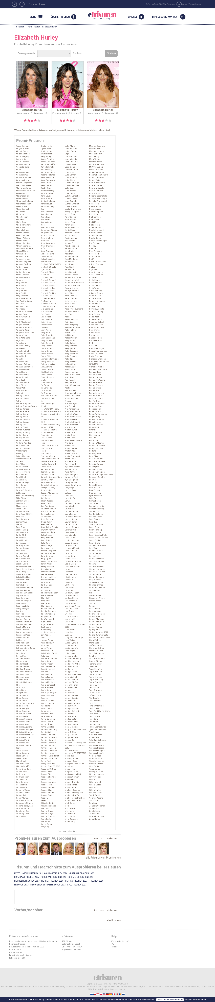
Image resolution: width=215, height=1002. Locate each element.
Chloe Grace (21, 701)
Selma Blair (94, 556)
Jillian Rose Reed (48, 806)
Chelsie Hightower (24, 682)
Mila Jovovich (71, 808)
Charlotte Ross (22, 674)
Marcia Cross (70, 693)
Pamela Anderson (97, 301)
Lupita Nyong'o (71, 645)
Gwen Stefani (46, 524)
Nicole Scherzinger (98, 241)
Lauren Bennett (71, 519)
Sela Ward (93, 548)
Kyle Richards (71, 469)
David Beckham (47, 177)
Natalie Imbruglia (96, 188)
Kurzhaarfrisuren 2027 (26, 877)
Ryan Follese (94, 490)
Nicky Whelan (95, 227)
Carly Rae (20, 614)
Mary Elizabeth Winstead (75, 730)
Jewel (43, 800)
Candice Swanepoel (25, 593)
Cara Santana (22, 603)
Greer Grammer (47, 519)
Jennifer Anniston (48, 737)
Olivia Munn (94, 280)
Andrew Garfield (23, 317)
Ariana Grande (22, 382)
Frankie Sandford (48, 464)
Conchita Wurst (23, 790)
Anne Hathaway (23, 369)
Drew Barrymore (47, 243)
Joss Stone (70, 167)
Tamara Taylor (95, 664)
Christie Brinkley (23, 724)
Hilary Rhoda (46, 603)
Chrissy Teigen (22, 716)
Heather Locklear (48, 577)
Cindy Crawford (22, 753)
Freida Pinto (45, 467)
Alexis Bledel (22, 206)
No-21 (91, 259)
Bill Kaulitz (20, 493)
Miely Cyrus (70, 803)
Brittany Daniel (22, 556)
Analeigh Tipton (23, 306)
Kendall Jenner (72, 372)
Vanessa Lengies (96, 751)
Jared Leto (45, 706)
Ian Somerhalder (47, 632)
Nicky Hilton (94, 225)
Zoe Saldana (94, 811)
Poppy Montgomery (98, 351)
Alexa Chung (21, 193)
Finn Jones (45, 453)
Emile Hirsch (46, 322)
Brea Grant (20, 527)
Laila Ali (68, 493)
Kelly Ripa (69, 359)
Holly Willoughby (47, 619)
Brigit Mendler (22, 540)
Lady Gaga (69, 488)
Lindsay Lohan (71, 595)
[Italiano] (117, 994)
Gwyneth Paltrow (47, 530)
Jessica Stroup (47, 793)
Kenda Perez (70, 369)
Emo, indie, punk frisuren (20, 955)
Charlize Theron (23, 669)
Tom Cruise (94, 708)
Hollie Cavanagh (47, 614)
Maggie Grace (71, 672)
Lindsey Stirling (71, 598)
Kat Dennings (71, 238)
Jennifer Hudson (48, 748)
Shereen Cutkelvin (97, 588)
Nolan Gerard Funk (97, 262)
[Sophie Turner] (21, 849)
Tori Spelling (94, 724)
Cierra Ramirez (22, 751)
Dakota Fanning (47, 159)
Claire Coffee (22, 756)
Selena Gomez (95, 551)
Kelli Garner (70, 335)
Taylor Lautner (95, 674)
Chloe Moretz (22, 706)
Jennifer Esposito (48, 743)
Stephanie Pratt (96, 651)
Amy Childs (21, 285)
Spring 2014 (94, 630)
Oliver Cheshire (96, 275)
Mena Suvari (70, 787)
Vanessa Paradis (96, 753)
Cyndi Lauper (46, 151)
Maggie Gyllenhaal (73, 674)
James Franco (46, 677)
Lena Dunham (71, 551)
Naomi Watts (94, 180)
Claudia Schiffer (23, 766)
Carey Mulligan (22, 609)
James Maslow (47, 679)
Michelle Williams (73, 800)
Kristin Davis (70, 459)
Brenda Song (22, 530)
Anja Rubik (21, 341)
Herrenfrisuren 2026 (52, 881)
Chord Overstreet (23, 711)
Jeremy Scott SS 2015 (50, 766)
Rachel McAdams (97, 380)
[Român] (120, 994)
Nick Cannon (95, 217)
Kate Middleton (71, 259)
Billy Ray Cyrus (22, 501)
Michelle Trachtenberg (75, 798)
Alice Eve (20, 220)
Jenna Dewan (46, 722)
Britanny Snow (22, 545)
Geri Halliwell (46, 496)
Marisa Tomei (71, 716)
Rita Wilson (94, 440)
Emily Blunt (45, 333)
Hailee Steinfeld (47, 532)
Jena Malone (46, 716)
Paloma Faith (95, 298)
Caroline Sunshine (24, 624)
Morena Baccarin (96, 164)
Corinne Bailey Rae (24, 806)
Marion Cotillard (72, 711)
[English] (104, 994)
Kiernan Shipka (71, 398)
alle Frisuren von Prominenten (103, 857)
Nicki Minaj (94, 222)
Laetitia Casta (70, 490)
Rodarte (92, 451)
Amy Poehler (22, 293)
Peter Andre (94, 333)
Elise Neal (44, 275)
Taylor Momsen (96, 677)
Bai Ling (19, 453)
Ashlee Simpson (23, 403)
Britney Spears (22, 548)
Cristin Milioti (22, 816)
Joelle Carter (46, 824)
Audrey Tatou (22, 435)
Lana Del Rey (70, 498)
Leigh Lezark (70, 545)
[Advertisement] (67, 897)
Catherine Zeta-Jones (25, 648)
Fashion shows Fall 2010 (51, 411)
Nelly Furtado (95, 206)
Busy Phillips (22, 572)
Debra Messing (47, 191)
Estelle (43, 380)
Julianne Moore (72, 185)
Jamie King (45, 690)
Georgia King (46, 490)
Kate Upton (70, 264)
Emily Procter (46, 346)
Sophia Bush (94, 617)
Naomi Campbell (96, 177)
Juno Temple (71, 201)
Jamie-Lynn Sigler (48, 693)
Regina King (94, 417)
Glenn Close (45, 517)
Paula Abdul (94, 317)
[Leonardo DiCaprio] (56, 849)
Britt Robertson (22, 553)
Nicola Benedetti (96, 230)
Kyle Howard (70, 464)
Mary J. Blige (70, 732)
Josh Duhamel (71, 162)
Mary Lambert (71, 735)
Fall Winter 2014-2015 (49, 409)
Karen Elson (70, 222)
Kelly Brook (70, 341)
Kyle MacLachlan (72, 467)
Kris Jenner (70, 443)
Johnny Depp (71, 149)
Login (184, 4)
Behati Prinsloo (23, 469)
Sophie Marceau (96, 619)
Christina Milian (23, 737)
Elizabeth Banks (47, 277)
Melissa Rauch (71, 779)
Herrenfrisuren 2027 (76, 881)
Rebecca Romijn (96, 411)
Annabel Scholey (23, 364)
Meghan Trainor (72, 772)
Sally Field (93, 498)
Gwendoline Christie (49, 527)
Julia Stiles (70, 180)
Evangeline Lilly (47, 398)
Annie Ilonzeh (22, 377)
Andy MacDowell (23, 322)
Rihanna (92, 430)
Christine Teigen (23, 745)
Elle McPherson (47, 306)
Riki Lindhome (95, 432)
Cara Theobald (22, 606)
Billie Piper (21, 498)
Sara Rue (93, 522)
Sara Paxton (94, 519)
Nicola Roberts (95, 233)
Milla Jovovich (71, 819)
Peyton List (94, 335)
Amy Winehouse (23, 298)
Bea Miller (20, 464)
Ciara (18, 748)
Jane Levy (44, 698)
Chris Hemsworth (23, 714)
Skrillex (92, 603)
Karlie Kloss (70, 230)
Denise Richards (47, 201)
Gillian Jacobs (46, 501)
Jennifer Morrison (48, 758)
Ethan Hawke (46, 382)
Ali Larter (20, 214)
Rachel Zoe (94, 390)
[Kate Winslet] (80, 849)
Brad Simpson (22, 519)
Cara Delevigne (23, 598)
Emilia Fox (44, 327)
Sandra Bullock (96, 514)
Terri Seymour (95, 690)
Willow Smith (95, 790)
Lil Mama (69, 572)
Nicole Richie (95, 238)
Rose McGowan (96, 469)
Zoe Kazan (94, 808)
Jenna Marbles (47, 727)
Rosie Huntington (97, 472)
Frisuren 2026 (96, 881)
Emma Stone (46, 351)
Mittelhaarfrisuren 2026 (27, 873)
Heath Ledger (46, 569)
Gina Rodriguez (47, 506)
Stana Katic (94, 643)
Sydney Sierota (95, 661)
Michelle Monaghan (74, 793)
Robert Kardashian (97, 446)
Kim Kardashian (72, 409)
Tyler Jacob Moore (97, 730)
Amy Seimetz (22, 296)
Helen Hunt (45, 588)
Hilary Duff (45, 598)
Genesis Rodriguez (49, 485)
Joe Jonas (45, 821)
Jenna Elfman (46, 724)
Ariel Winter (21, 385)
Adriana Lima (22, 175)
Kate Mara (69, 254)
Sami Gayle (94, 511)
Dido (42, 225)
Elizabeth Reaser (47, 296)
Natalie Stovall (95, 193)
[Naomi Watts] (32, 849)
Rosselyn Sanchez (97, 477)
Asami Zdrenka (23, 390)
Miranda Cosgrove (97, 146)
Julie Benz (69, 188)
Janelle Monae (47, 701)
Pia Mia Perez (95, 341)
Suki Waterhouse (96, 653)
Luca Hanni (70, 630)
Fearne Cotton (46, 435)
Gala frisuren (15, 949)
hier (107, 130)
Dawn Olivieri (46, 185)
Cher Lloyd (21, 687)
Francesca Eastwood (49, 459)
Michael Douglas (72, 790)
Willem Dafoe (95, 785)
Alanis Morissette (23, 185)
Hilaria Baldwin (46, 595)
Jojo (67, 154)
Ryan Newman (95, 496)
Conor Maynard (23, 798)
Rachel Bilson (95, 375)
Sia (90, 593)
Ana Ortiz (20, 304)
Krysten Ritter (70, 461)
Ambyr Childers (23, 277)
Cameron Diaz (22, 580)
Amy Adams (21, 283)
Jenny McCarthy (47, 764)
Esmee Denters (47, 377)
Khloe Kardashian (72, 396)
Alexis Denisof (22, 209)
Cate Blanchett (22, 643)
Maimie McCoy (71, 682)
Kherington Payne (73, 393)
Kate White (69, 269)
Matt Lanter (70, 740)
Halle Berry (45, 543)
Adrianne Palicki (23, 177)
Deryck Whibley (47, 206)
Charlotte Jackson (24, 672)
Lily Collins (69, 585)
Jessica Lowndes (48, 782)
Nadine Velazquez (97, 172)
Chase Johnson (23, 677)
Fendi (43, 443)
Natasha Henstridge (98, 199)
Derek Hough (46, 204)
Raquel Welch (95, 396)
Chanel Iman (21, 661)
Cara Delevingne (23, 601)
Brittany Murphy (23, 559)
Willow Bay (93, 787)
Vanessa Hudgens (97, 748)
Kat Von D (69, 243)
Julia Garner (70, 175)
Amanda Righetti (23, 262)
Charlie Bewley (22, 666)
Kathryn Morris (71, 288)
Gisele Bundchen (48, 511)
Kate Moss (69, 262)
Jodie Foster (46, 819)
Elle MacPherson (48, 304)
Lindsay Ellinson (72, 593)
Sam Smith (94, 503)
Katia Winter (70, 293)
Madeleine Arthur (72, 664)
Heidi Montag (46, 585)
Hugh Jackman (47, 624)
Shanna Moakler (96, 566)
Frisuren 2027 (21, 885)
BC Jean (20, 461)
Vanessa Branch (96, 745)
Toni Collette (94, 716)
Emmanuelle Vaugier (49, 359)
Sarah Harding (95, 530)
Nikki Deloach (95, 251)
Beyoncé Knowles (24, 490)
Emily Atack (45, 330)
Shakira (92, 564)
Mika (67, 806)
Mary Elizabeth (71, 727)
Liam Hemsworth (72, 566)
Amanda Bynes (22, 256)
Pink (91, 343)
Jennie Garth (46, 732)
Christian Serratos (24, 719)
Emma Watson (46, 354)
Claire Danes (21, 758)
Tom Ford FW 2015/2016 (99, 711)
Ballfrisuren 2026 (56, 885)
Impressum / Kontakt (71, 949)
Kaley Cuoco (70, 217)
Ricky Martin (94, 427)
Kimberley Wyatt (72, 414)
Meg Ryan (69, 766)
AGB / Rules (67, 941)
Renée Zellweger (96, 419)
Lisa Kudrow (70, 603)
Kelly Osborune (71, 351)
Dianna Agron (46, 222)
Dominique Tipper (48, 230)
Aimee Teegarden (24, 183)
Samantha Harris (96, 506)
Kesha (67, 388)
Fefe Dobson (46, 438)
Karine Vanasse (72, 227)
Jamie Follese (46, 687)
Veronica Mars (95, 758)
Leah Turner (70, 538)
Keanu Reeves (71, 319)
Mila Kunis (69, 811)
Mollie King (94, 156)
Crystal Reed (45, 149)
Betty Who (20, 488)
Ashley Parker (22, 417)
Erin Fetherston (47, 369)
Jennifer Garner (47, 745)
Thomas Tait (94, 693)
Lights (67, 569)
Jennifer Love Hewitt (49, 756)
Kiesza (68, 401)
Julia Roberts (71, 177)
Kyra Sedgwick (71, 480)
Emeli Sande (46, 319)
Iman (42, 638)
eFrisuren (20, 27)
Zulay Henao (94, 819)
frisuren (33, 4)
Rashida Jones (95, 398)
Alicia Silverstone (23, 225)
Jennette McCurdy (48, 730)
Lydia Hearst (70, 653)
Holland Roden (47, 609)
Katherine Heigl (72, 280)
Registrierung (195, 4)
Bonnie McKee (22, 511)
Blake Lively (21, 509)
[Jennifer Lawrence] (92, 849)
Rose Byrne (94, 467)
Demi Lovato (46, 196)
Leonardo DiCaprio (73, 561)
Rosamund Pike (96, 459)
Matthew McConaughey (75, 743)
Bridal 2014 (21, 535)
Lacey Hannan (71, 482)
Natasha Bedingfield (98, 196)
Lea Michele (70, 535)
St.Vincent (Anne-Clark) (99, 638)
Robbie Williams (96, 443)
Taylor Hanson (95, 672)
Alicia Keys (21, 222)
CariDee (19, 611)
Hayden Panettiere (48, 561)
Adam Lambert (22, 162)
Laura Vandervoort (73, 517)
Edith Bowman (46, 256)
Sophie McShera (96, 622)
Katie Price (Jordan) (74, 309)
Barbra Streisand (23, 459)
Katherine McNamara (74, 283)
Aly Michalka (21, 241)
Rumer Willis (94, 482)
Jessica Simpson (48, 787)
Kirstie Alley (70, 435)
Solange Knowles (97, 614)
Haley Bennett (46, 538)
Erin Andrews (46, 367)
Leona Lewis (70, 559)
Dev (42, 209)
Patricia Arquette (96, 309)
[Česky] (94, 994)
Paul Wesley (94, 314)
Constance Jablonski (25, 800)
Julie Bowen (70, 191)
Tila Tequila (94, 698)
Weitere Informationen (195, 999)
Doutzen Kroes (47, 235)
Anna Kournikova (23, 354)
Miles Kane (70, 814)
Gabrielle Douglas (48, 472)
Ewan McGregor (47, 403)
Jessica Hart (46, 779)
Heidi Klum (45, 582)
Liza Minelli (70, 619)
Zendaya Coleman (97, 806)
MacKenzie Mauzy (73, 658)
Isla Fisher (45, 645)
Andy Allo (20, 319)
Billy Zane (20, 503)
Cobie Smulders (23, 769)
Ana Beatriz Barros (24, 301)
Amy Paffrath (22, 290)
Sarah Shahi (94, 543)
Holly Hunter (45, 617)
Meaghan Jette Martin (74, 764)
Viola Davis (94, 766)
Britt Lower (20, 551)
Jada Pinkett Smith (48, 653)
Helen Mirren (46, 590)
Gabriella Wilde (47, 469)
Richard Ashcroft (96, 425)
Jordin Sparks (71, 159)
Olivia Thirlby (94, 285)
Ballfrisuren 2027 (77, 885)
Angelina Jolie (22, 330)
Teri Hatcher (94, 687)
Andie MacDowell (24, 312)
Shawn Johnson (96, 577)
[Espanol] (110, 994)
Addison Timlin (23, 164)
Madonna (69, 669)
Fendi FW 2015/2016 (49, 446)
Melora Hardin (71, 785)
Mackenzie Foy (71, 656)
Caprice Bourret (23, 595)
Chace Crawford (23, 658)
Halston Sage (46, 545)
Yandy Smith (94, 795)
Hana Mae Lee (46, 548)
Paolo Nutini (94, 304)
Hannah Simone (47, 553)
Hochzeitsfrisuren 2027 (27, 881)
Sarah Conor (94, 527)
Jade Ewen (45, 656)
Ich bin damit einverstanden (170, 999)
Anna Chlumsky (23, 346)
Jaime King (45, 661)
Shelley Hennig (96, 582)
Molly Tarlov (94, 159)
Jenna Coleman (47, 719)
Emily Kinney (46, 341)
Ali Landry (20, 212)
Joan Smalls (46, 808)
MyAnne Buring (96, 167)
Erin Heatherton (47, 372)
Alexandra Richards (24, 201)
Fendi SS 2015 (46, 448)
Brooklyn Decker (23, 566)
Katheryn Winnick (72, 285)
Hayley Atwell (46, 564)
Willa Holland (95, 782)
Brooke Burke (22, 564)
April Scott (20, 380)
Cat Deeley (21, 640)
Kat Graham (70, 241)
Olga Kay (93, 269)
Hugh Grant (45, 622)
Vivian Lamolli (95, 769)
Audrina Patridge (23, 443)
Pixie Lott (93, 346)
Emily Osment (46, 343)
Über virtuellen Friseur (72, 947)
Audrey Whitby (22, 440)
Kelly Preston (71, 356)
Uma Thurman (95, 735)
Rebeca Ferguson (97, 403)
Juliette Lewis (71, 199)
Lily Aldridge (70, 577)
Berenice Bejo (22, 482)
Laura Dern (70, 509)
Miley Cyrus (70, 816)
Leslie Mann (70, 564)
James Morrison (47, 682)
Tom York (93, 714)
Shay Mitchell (95, 580)
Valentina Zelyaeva (97, 740)
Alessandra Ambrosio (25, 191)
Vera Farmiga (95, 756)
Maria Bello (70, 701)
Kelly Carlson (70, 343)
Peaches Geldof (96, 322)
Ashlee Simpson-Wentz (26, 406)
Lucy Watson (70, 640)
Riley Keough (95, 435)
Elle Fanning (45, 301)
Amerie (19, 280)
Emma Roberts (47, 348)
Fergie (43, 451)
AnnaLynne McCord (24, 367)
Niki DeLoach (95, 243)
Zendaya (93, 803)
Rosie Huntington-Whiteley (101, 475)
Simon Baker (95, 601)
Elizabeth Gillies (47, 283)
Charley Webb (22, 664)
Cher (18, 685)
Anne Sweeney (22, 375)
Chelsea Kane (22, 679)
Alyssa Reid (21, 254)
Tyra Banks (94, 732)
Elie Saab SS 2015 (48, 267)
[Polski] (101, 994)
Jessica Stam (46, 790)
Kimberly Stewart (72, 422)
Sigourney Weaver (97, 598)
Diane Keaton (46, 214)
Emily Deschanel (47, 338)
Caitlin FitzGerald (23, 574)
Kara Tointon (70, 220)
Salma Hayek (95, 501)
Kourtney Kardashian (74, 440)
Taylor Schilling (96, 679)
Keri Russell (70, 380)
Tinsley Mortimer (96, 706)
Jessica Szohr (46, 795)
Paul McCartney (96, 312)
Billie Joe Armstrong (25, 496)
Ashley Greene (22, 411)
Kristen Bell (70, 446)
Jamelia (44, 672)
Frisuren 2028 (37, 885)
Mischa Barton (95, 154)
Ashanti (19, 393)
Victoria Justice (96, 764)
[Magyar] (98, 994)
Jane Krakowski (47, 695)
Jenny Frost (45, 761)
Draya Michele (46, 238)
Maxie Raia (69, 756)
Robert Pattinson (96, 448)
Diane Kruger (46, 217)
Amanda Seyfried (23, 264)
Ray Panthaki (94, 401)
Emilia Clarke (46, 325)
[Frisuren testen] (107, 976)
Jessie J (44, 798)
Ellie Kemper (46, 312)
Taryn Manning (95, 669)
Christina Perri (22, 740)
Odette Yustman (96, 264)
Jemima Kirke (46, 714)
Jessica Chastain (48, 777)
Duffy (42, 248)
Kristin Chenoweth (73, 456)
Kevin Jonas (70, 390)
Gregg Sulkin (46, 522)
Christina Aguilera (24, 727)
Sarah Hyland (95, 532)
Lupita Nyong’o (71, 648)
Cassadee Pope (23, 635)
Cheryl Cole (21, 690)
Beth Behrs (21, 485)
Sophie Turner (95, 627)
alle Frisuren (113, 920)
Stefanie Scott (95, 645)
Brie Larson (21, 538)
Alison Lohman (23, 230)
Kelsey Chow (70, 364)
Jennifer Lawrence (48, 751)
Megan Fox (70, 769)
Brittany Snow (22, 561)
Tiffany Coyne (95, 695)
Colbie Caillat (22, 779)
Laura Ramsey (71, 514)
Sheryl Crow (94, 590)
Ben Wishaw (21, 480)
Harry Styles (45, 559)
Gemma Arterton (47, 482)
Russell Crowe (95, 485)
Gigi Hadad (45, 498)
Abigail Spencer (23, 154)
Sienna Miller (95, 595)
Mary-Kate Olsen (72, 737)
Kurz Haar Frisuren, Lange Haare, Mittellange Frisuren (33, 941)
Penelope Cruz (96, 325)
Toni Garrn (93, 719)
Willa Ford (93, 779)
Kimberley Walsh (72, 411)
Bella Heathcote (23, 472)
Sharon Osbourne (97, 572)
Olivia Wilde (94, 288)
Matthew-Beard (71, 751)
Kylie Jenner (70, 472)
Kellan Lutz (70, 333)
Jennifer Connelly (48, 740)
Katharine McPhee (73, 277)
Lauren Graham (72, 527)
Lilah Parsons (71, 574)
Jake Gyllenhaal (47, 669)
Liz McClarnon (71, 617)
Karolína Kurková (72, 233)
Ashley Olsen (22, 414)
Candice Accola (23, 590)
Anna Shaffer (22, 356)
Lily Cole (68, 582)
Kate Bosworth (71, 248)
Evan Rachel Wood (48, 396)
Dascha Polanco (47, 175)
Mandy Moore (71, 687)
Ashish (19, 401)
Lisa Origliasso (71, 609)
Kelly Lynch (70, 348)
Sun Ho (92, 656)
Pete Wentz (94, 330)
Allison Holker (22, 233)
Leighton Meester (73, 548)
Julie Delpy (70, 193)
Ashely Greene (22, 396)
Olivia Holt (93, 277)
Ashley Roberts (22, 422)
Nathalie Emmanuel (98, 201)
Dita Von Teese (47, 227)
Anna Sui (20, 359)
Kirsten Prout (70, 432)
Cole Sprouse (22, 782)
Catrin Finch (21, 651)
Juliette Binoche (72, 196)
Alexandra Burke (23, 196)
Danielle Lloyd (46, 170)
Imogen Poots (46, 640)
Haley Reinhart (46, 540)
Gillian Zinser (46, 503)
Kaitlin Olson (70, 214)
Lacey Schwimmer (73, 485)
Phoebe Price (95, 338)
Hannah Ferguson (48, 551)
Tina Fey (93, 703)
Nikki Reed (94, 254)
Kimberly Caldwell (73, 417)
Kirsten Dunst (71, 430)
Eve (42, 401)
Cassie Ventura (22, 638)
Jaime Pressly (46, 664)
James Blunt (46, 674)
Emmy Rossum (47, 362)
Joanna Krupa (46, 811)
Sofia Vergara (95, 611)
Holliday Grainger (48, 611)
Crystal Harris (46, 146)
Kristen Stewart (71, 448)
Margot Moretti (71, 695)
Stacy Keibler (95, 640)
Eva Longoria (46, 388)
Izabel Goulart (46, 651)
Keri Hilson (70, 377)
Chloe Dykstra (22, 698)
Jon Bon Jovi (71, 156)
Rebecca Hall (95, 409)
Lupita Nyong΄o (71, 643)
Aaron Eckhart (22, 146)
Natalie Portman (96, 191)
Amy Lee (20, 288)
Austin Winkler (22, 446)
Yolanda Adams (96, 798)
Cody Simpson (22, 777)
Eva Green (44, 385)
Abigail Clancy (22, 151)
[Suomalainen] (123, 994)
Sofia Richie (94, 609)
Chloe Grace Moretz (25, 703)
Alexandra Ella (22, 199)
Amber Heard (22, 267)
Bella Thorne (22, 475)
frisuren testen (42, 986)
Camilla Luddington (24, 588)
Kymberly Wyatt (71, 477)
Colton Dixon (21, 787)
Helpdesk (115, 947)
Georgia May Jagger (49, 493)
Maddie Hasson (72, 661)
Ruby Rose (94, 480)
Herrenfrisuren (16, 952)
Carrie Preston (22, 630)
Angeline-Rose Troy (25, 333)
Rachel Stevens (96, 385)
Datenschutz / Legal (71, 944)
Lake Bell (69, 496)
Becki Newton (22, 467)
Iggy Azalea (45, 635)
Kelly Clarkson (71, 346)
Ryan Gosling (95, 493)
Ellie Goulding (46, 309)
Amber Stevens (23, 272)
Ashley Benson (22, 409)
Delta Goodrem (47, 193)
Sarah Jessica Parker (98, 535)
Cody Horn (20, 774)
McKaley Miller (71, 758)
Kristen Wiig (70, 451)
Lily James (69, 588)
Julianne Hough (72, 183)
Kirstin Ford (70, 438)
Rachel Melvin (95, 382)
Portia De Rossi (96, 354)
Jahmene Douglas (48, 658)
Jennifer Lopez (47, 753)
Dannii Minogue (47, 172)
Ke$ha (68, 317)
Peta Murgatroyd (96, 327)
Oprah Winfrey (95, 290)
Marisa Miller (70, 714)
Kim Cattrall (70, 406)
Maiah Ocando (71, 679)
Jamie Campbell (47, 685)
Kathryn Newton (72, 290)
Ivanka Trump (46, 648)
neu (96, 838)
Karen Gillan (70, 225)
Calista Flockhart (23, 577)
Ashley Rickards (23, 419)
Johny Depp (70, 151)
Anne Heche (21, 372)
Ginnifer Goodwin (48, 509)
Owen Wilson (95, 296)
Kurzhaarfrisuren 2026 (81, 873)
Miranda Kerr (95, 149)
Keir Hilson (70, 322)
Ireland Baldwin (47, 643)
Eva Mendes (45, 390)
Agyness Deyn (22, 180)
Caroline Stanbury (24, 622)
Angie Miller (21, 335)
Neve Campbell (96, 212)
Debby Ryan (45, 188)
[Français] (114, 994)
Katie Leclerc (71, 301)
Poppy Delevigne (96, 348)
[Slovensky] (91, 994)
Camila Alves (21, 582)
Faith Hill (44, 406)
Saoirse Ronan (95, 517)
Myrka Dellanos (96, 170)
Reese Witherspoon (98, 414)
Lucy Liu (68, 635)
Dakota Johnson (47, 162)
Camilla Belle (22, 585)
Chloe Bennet (22, 695)
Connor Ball (21, 795)
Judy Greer (70, 172)
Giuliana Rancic (47, 514)
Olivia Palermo (95, 283)
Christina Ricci (22, 743)
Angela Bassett (22, 325)
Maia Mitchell (71, 677)
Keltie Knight (70, 367)
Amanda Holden (23, 259)
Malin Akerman (71, 685)
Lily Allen (69, 580)
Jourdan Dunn (71, 170)
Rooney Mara (95, 453)
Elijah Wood (45, 269)
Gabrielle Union (47, 475)
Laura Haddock (71, 511)
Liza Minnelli (70, 622)
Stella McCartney (96, 648)
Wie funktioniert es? (120, 941)
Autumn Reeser (23, 448)
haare (42, 4)
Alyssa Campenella (24, 248)
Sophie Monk (95, 624)
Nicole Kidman (95, 235)
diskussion (112, 838)
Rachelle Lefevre (96, 393)
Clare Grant (21, 761)
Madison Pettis (71, 666)
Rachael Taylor (95, 372)
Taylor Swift (94, 685)
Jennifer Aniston (47, 735)
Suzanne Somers (97, 658)
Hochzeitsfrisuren (17, 944)
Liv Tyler (68, 614)
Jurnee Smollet (72, 204)
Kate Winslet (70, 272)
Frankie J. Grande (48, 461)
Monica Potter (95, 162)
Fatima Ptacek (46, 432)
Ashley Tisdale (22, 427)
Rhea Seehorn (95, 422)
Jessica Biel (45, 774)
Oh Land (93, 267)
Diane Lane (45, 220)
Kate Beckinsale (72, 246)
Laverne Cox (70, 530)
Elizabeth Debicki (48, 280)
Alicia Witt (20, 227)
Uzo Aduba (94, 737)
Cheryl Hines (21, 693)
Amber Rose (21, 269)
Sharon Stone (95, 574)
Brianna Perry (22, 532)
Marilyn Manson (72, 708)
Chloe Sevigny (22, 708)
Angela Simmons (24, 327)
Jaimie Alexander (48, 666)
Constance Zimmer (24, 803)
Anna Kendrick (22, 351)
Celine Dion (21, 656)
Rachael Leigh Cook (98, 369)
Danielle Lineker (47, 167)
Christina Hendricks (25, 735)
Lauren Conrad (71, 524)
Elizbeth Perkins (47, 298)
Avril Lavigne (21, 451)
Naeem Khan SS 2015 (98, 175)
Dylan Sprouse (46, 251)
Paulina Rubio (95, 319)
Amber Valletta (22, 275)
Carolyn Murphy (23, 627)
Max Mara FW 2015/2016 (75, 753)
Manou (68, 690)
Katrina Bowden (72, 312)
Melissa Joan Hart (73, 774)
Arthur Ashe (21, 388)
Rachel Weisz (95, 388)
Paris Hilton (94, 306)
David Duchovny (47, 180)
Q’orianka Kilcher (96, 367)
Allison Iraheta (22, 235)
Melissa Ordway (72, 777)
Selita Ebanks (95, 553)
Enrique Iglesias (47, 364)
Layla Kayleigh (71, 532)
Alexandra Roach (23, 204)
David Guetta (46, 183)
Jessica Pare (46, 785)
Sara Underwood (96, 524)
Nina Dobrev (94, 256)
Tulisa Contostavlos (97, 727)
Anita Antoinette (23, 338)
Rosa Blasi (93, 456)
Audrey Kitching (23, 432)
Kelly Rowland (71, 362)
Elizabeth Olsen (47, 290)
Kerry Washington (72, 385)
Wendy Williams (96, 772)
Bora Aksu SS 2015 (24, 514)
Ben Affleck (21, 477)
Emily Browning (47, 335)
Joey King (44, 827)
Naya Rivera (94, 204)
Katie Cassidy (70, 296)
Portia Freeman (96, 356)
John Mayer (70, 146)
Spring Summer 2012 (98, 632)
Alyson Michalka (23, 246)
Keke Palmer (70, 330)
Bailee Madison (23, 456)
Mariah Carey (70, 706)
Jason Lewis (46, 708)
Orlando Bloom (96, 293)
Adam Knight (22, 159)
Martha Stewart (71, 724)
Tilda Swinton (95, 701)
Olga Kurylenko (96, 272)
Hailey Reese (46, 535)
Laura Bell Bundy (72, 503)
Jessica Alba (46, 772)
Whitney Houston (96, 774)
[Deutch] (107, 994)
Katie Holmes (71, 298)
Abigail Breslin (22, 149)
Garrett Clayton (46, 480)
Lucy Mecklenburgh (74, 638)
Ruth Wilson (94, 488)
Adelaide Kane (22, 167)
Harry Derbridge (47, 556)
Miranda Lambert (96, 151)
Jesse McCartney (48, 769)
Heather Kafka (46, 574)
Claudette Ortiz (22, 764)
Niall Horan (94, 214)
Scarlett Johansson (97, 545)
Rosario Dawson (96, 464)
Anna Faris (20, 348)
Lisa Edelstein (71, 601)
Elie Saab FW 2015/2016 (50, 264)
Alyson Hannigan (23, 243)
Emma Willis (45, 356)
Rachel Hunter (95, 377)
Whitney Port (94, 777)
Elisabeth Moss (47, 272)
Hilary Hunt (45, 601)
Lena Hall (69, 553)
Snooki (92, 606)
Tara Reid (93, 666)
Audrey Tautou (22, 438)
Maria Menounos (72, 703)
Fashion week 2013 (48, 430)
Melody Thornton (72, 782)
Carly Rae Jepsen (24, 617)
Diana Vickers (46, 212)
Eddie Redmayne (48, 254)
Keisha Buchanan (72, 327)
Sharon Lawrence (97, 569)
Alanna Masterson (24, 188)
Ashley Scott (21, 425)
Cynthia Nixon (46, 154)
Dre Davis (44, 241)
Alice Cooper (22, 217)
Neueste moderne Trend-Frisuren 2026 (26, 947)
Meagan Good (71, 761)
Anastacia (20, 309)
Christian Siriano (23, 722)
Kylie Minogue (71, 475)
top (102, 838)
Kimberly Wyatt (71, 425)
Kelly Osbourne (71, 354)
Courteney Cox (22, 811)
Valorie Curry (94, 743)
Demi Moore (46, 199)
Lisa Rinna (69, 611)
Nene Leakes (95, 209)
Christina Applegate (24, 730)
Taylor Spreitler (95, 682)
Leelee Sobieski (72, 540)
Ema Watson (45, 317)
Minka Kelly (70, 821)
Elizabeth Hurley (47, 288)
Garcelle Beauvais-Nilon (51, 477)
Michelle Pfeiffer (72, 795)
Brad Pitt (20, 517)
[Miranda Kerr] (44, 849)
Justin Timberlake (73, 209)
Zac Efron (93, 800)
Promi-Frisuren (33, 27)
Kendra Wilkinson (72, 375)
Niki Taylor (93, 246)
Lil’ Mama (69, 590)
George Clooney (47, 488)
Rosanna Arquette (97, 461)
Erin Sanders (46, 375)
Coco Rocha (21, 772)
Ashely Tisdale (22, 398)
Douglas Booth (47, 233)
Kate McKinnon (71, 256)
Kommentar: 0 (24, 113)
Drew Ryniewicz (47, 246)
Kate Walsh (70, 267)
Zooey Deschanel (97, 816)
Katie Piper (70, 304)
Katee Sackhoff (71, 275)
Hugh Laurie (45, 627)
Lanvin (68, 501)
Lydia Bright (70, 651)
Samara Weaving (96, 509)
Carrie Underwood (24, 632)
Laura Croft (69, 506)
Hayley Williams (47, 566)
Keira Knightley (71, 325)
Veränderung (98, 15)
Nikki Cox (93, 248)
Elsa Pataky (45, 314)
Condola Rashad (23, 793)
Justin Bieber (71, 206)
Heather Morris (47, 580)
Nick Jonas (94, 220)
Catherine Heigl (23, 645)
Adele (18, 170)
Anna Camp (21, 343)
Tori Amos (93, 722)
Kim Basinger (71, 403)
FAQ (112, 944)
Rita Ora (92, 438)
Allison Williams (23, 238)
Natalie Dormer (96, 185)
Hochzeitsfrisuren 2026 (80, 877)
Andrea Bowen (22, 314)
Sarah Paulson (95, 540)
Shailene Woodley (97, 561)
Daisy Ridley (45, 156)
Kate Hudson (70, 251)
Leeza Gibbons (71, 543)
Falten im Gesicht (17, 958)
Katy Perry (69, 314)
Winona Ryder (95, 793)
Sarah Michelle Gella (98, 538)
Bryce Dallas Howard (25, 569)
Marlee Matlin (71, 719)
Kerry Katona (70, 382)
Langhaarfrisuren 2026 (54, 873)
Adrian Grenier (22, 172)
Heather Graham (47, 572)
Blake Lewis (21, 506)
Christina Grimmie (24, 732)
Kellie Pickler (71, 338)
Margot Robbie (71, 698)
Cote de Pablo (22, 808)
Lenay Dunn (70, 556)
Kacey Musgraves (72, 212)
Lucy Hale (69, 632)
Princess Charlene (97, 359)
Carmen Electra (23, 619)
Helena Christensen (49, 593)
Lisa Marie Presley (73, 606)
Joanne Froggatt (47, 816)
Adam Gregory (22, 156)
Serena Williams (96, 559)
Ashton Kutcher (23, 430)
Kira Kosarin (70, 427)
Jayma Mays (45, 711)
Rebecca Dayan (96, 406)
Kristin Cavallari (71, 453)
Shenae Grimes (96, 585)
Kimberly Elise (71, 419)
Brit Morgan (21, 543)
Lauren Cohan (71, 522)
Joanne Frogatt (47, 814)
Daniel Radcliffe (47, 164)
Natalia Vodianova (97, 183)
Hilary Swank (46, 606)
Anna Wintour (22, 362)
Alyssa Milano (22, 251)
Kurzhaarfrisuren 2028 (53, 877)
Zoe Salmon (94, 814)
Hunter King (45, 630)
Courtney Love (22, 814)
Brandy (19, 524)
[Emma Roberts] (103, 849)
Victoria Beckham (97, 761)
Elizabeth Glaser (47, 285)
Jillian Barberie (47, 803)
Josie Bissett (70, 164)
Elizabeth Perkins (48, 293)
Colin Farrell (21, 785)
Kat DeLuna (70, 235)
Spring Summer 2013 (98, 635)
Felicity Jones (46, 440)
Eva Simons (45, 393)
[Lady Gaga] (68, 849)
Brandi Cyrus (21, 522)
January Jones (47, 703)
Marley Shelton (71, 722)
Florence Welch (47, 456)
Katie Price (70, 306)
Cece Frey (20, 653)
